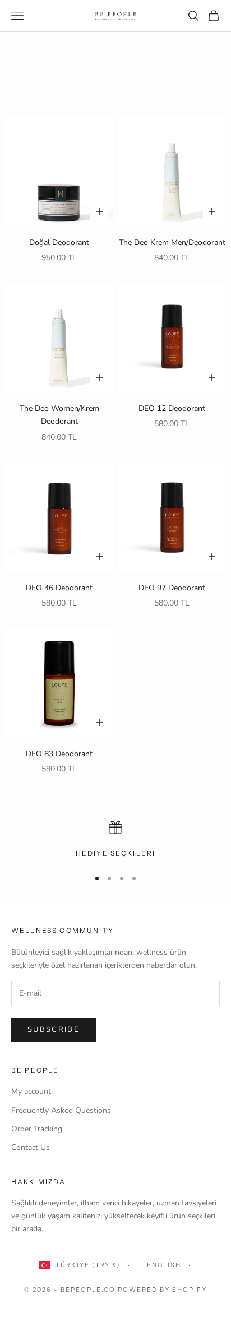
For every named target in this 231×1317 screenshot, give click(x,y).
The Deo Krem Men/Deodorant (172, 242)
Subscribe (53, 1029)
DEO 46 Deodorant (59, 588)
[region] (115, 840)
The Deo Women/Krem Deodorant (59, 415)
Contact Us (30, 1147)
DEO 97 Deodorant (171, 588)
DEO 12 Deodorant (171, 408)
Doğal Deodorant (59, 242)
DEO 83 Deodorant (59, 753)
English (164, 1265)
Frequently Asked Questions (61, 1110)
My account (31, 1091)
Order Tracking (36, 1129)
